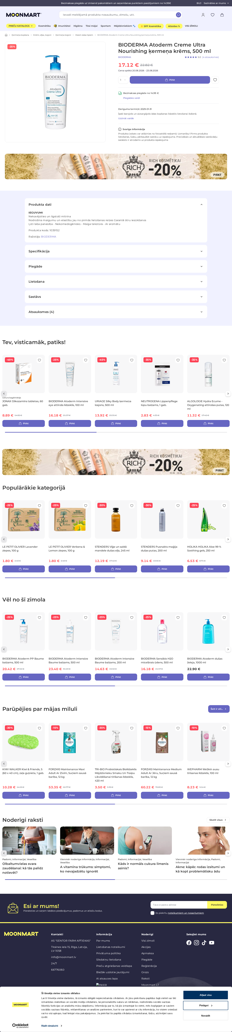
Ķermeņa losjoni (63, 35)
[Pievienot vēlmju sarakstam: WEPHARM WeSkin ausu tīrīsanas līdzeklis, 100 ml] (224, 728)
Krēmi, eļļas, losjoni (42, 35)
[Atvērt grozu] (222, 15)
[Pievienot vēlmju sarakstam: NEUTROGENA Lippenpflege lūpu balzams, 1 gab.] (178, 360)
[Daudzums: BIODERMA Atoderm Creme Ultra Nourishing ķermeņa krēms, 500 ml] (125, 79)
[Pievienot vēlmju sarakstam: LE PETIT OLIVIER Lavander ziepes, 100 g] (39, 506)
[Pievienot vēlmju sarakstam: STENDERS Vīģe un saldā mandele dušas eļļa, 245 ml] (132, 506)
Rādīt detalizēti (49, 1025)
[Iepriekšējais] (4, 393)
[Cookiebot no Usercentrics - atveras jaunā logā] (20, 1025)
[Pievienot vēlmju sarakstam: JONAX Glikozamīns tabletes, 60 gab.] (39, 360)
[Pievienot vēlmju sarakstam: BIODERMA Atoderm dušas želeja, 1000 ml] (224, 617)
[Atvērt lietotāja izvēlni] (203, 15)
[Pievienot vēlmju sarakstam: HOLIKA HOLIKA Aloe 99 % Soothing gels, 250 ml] (224, 506)
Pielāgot (203, 1005)
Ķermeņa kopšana (20, 35)
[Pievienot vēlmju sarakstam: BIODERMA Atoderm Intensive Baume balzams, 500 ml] (86, 617)
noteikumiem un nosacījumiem (186, 913)
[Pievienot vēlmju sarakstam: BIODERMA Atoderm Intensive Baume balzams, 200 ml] (132, 617)
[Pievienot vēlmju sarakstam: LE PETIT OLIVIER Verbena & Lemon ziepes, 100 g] (86, 506)
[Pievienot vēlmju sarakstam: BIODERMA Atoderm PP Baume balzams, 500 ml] (39, 617)
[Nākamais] (228, 393)
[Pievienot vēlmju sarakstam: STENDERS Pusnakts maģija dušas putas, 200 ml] (178, 506)
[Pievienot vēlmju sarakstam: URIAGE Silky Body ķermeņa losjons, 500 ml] (132, 360)
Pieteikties (217, 904)
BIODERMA (124, 57)
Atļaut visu (206, 995)
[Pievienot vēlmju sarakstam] (212, 15)
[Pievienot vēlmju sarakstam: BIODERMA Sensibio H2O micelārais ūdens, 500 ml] (178, 617)
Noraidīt (205, 1015)
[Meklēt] (178, 14)
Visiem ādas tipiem (84, 35)
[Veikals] (6, 35)
